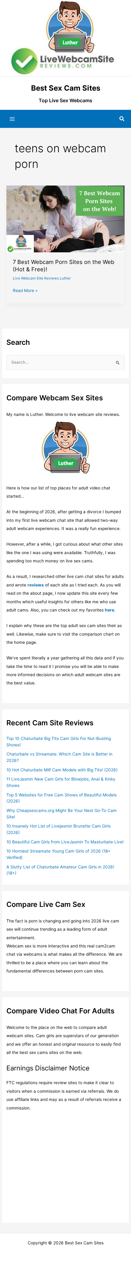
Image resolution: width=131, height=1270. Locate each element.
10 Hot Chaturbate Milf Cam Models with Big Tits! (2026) (62, 769)
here (109, 610)
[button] (122, 119)
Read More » (25, 291)
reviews (35, 585)
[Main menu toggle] (12, 119)
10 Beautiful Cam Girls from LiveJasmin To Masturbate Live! (65, 841)
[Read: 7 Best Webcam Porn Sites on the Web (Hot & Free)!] (65, 218)
